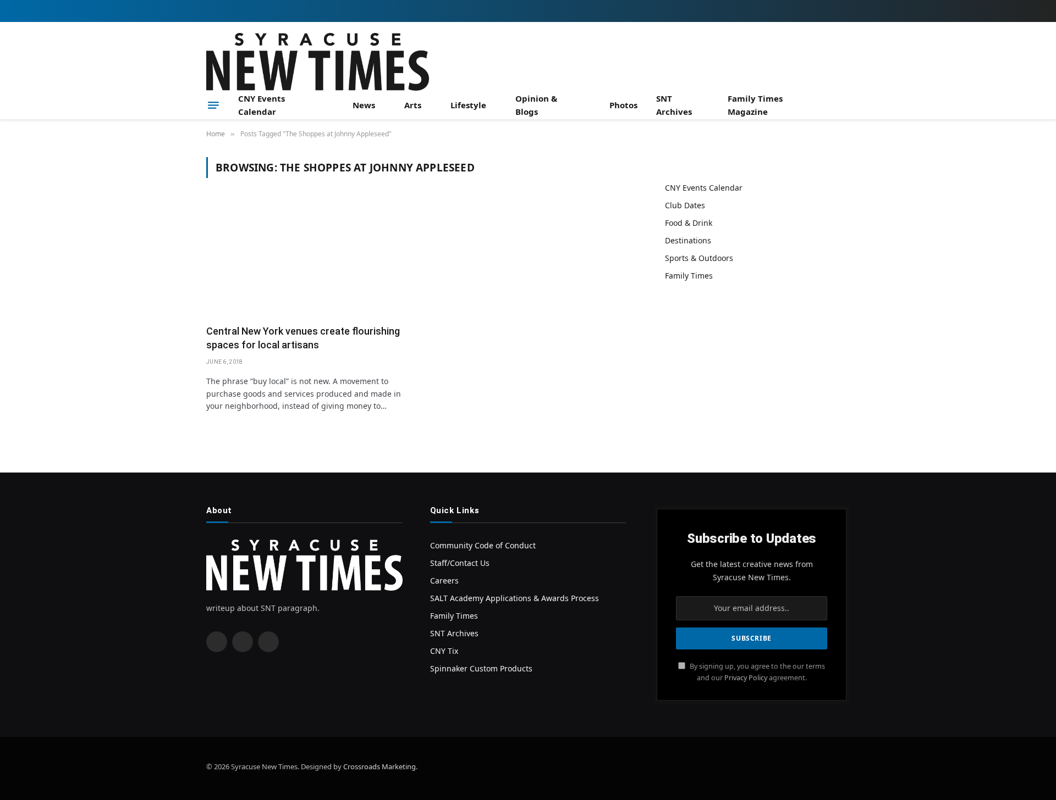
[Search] (845, 105)
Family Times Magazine (755, 105)
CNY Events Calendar (261, 105)
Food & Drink (688, 223)
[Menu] (213, 105)
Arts (412, 104)
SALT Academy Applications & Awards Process (514, 598)
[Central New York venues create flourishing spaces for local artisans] (309, 258)
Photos (623, 104)
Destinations (688, 240)
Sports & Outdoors (699, 258)
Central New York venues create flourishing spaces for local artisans (303, 337)
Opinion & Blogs (536, 105)
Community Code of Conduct (483, 545)
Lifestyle (468, 104)
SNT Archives (674, 105)
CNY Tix (444, 651)
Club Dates (685, 205)
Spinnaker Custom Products (481, 668)
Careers (444, 580)
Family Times (689, 275)
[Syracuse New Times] (317, 61)
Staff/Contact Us (460, 563)
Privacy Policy (745, 677)
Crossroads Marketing (379, 766)
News (364, 104)
